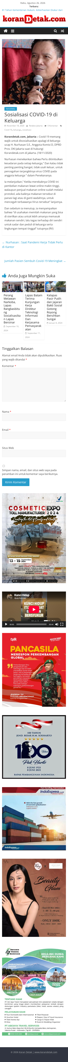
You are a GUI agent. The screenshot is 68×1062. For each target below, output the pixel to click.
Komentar (9, 366)
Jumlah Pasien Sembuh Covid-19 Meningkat (35, 261)
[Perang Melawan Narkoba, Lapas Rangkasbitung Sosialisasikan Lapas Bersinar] (12, 283)
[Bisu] (56, 624)
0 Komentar (52, 125)
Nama (6, 411)
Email (6, 430)
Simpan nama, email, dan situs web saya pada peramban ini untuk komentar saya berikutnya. (30, 472)
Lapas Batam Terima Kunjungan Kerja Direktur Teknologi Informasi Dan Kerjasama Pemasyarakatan (33, 312)
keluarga (17, 129)
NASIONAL (10, 108)
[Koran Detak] (5, 31)
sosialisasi (26, 129)
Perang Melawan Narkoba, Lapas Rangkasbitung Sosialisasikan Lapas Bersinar (12, 308)
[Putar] (6, 624)
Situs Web (8, 448)
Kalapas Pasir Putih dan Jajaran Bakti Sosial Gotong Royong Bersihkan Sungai (54, 307)
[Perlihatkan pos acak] (62, 31)
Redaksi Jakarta (36, 125)
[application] (34, 609)
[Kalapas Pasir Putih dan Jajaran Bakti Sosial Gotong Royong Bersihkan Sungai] (55, 283)
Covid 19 (8, 129)
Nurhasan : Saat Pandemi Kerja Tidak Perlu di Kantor (32, 244)
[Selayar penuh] (61, 624)
